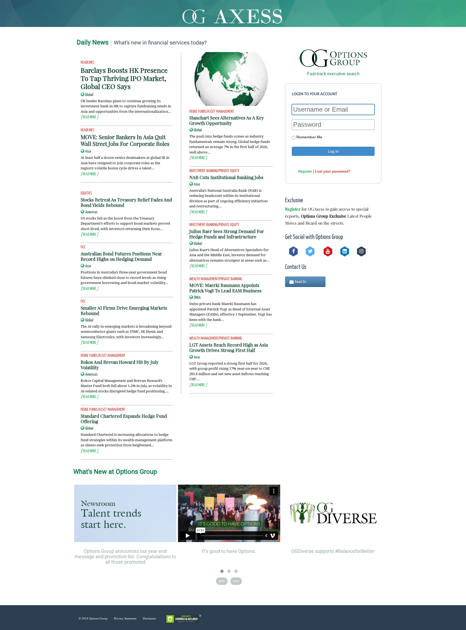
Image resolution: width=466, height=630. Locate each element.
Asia (88, 151)
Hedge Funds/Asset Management (103, 355)
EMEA (197, 297)
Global (89, 94)
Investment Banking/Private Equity (214, 170)
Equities (86, 192)
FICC (83, 246)
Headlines (87, 62)
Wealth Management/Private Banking (215, 278)
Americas (91, 211)
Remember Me (308, 137)
